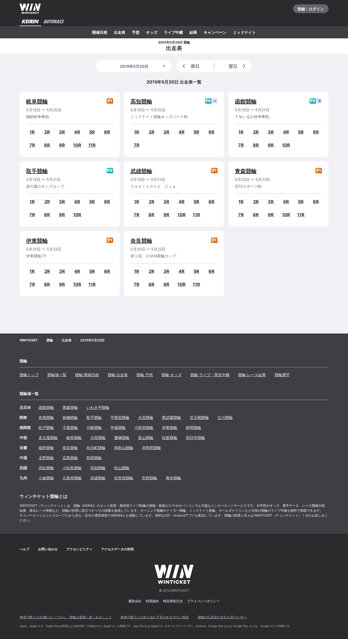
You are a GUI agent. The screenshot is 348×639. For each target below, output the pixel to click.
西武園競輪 (171, 417)
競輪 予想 (144, 374)
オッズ (151, 32)
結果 (193, 32)
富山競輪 (145, 437)
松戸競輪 (46, 427)
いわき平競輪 (97, 407)
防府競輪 (94, 457)
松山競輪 (121, 467)
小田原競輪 (143, 427)
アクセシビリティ (79, 549)
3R (62, 132)
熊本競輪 (173, 478)
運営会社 (134, 601)
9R (62, 145)
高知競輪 (141, 101)
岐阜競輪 (37, 101)
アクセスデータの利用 (117, 549)
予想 (135, 32)
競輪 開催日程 (87, 374)
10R (77, 145)
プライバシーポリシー (203, 601)
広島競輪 (70, 457)
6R (107, 132)
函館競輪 (246, 101)
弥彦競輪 (46, 417)
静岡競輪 (193, 427)
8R (47, 145)
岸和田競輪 (151, 447)
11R (92, 145)
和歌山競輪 (123, 447)
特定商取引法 (173, 601)
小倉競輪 (46, 478)
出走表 (119, 32)
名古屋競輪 (48, 437)
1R (32, 132)
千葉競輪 (70, 427)
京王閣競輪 (199, 417)
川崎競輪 (94, 427)
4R (77, 132)
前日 (195, 66)
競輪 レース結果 (252, 374)
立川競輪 (225, 417)
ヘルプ (24, 549)
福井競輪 (46, 447)
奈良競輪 (141, 240)
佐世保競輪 (123, 478)
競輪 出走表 (118, 374)
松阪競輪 (169, 437)
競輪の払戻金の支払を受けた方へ (222, 617)
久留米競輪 (72, 478)
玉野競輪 (46, 457)
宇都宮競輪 (119, 417)
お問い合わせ (48, 549)
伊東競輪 (37, 240)
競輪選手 (282, 374)
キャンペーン (215, 32)
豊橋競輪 (121, 437)
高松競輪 (46, 467)
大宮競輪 (145, 417)
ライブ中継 (173, 32)
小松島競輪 (72, 467)
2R (47, 132)
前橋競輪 (70, 417)
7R (32, 145)
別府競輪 (149, 478)
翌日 (233, 66)
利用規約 (152, 601)
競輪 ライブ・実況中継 (209, 374)
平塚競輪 (118, 427)
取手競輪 (37, 171)
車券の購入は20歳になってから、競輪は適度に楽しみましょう (66, 617)
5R (92, 132)
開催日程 (99, 32)
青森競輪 (246, 171)
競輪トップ (29, 374)
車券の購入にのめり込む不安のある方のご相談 (154, 617)
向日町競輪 (95, 447)
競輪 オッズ (171, 374)
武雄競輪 (141, 171)
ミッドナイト (244, 32)
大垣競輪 (97, 437)
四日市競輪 (195, 437)
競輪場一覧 (56, 374)
